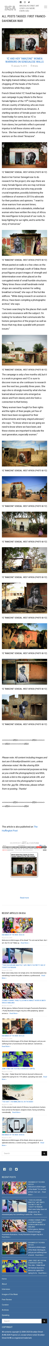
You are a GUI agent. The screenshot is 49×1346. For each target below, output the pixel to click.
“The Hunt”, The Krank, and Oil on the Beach (17, 1102)
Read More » (25, 943)
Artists (35, 66)
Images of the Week (10, 1294)
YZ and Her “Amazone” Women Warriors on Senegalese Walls (24, 60)
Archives (5, 1310)
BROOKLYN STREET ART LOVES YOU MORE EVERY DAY (29, 8)
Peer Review (7, 1300)
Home (4, 1279)
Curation (5, 1305)
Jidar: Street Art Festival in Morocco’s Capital (18, 1069)
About (4, 1284)
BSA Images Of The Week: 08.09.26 (13, 1135)
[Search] (44, 1153)
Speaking (5, 1315)
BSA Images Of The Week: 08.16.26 (13, 1036)
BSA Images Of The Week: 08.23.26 (13, 935)
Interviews (6, 1289)
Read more (24, 898)
